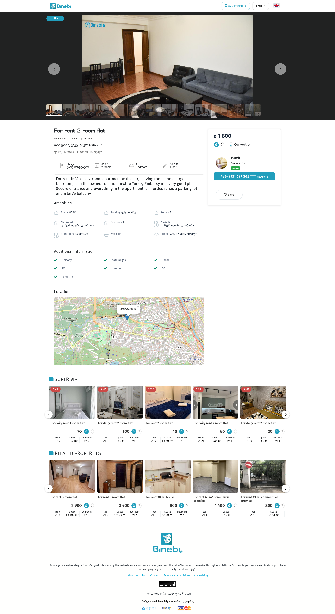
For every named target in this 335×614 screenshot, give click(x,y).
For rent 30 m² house (160, 497)
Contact (155, 575)
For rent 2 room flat (159, 423)
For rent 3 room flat (63, 497)
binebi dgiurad (166, 601)
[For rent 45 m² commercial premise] (215, 476)
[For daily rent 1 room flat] (72, 402)
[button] (127, 317)
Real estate (60, 138)
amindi (153, 601)
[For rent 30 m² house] (168, 476)
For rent (87, 138)
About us (132, 575)
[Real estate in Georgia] (60, 6)
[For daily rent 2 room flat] (120, 402)
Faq (144, 575)
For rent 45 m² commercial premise (212, 498)
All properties (238, 163)
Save (230, 194)
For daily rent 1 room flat (67, 423)
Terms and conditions (177, 575)
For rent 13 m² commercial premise (259, 498)
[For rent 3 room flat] (72, 476)
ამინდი (145, 601)
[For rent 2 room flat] (168, 402)
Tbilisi (75, 138)
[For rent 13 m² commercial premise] (263, 476)
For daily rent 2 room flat (115, 423)
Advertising (201, 575)
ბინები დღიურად (184, 601)
